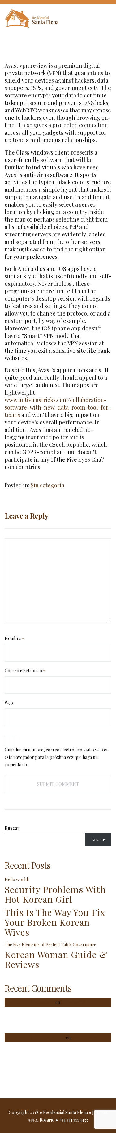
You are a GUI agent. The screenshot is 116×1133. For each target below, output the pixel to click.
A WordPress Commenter (29, 1002)
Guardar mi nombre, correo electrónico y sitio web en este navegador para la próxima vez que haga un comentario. (57, 757)
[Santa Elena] (39, 19)
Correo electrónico (25, 671)
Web (9, 703)
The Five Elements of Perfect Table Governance (50, 944)
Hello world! (17, 879)
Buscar (12, 828)
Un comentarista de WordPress (35, 1038)
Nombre (14, 638)
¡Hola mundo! (84, 1038)
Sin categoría (47, 485)
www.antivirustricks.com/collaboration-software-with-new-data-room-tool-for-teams (58, 407)
